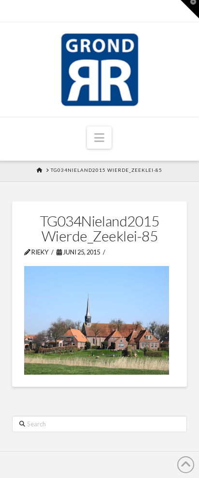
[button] (99, 138)
